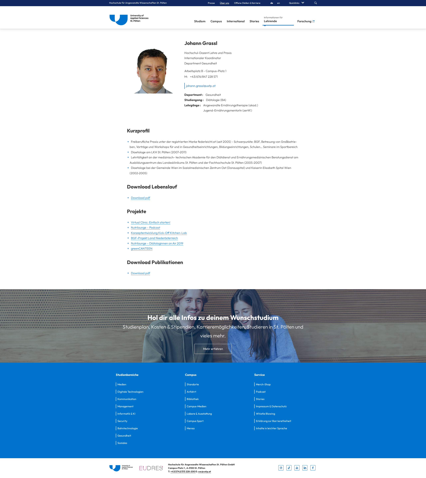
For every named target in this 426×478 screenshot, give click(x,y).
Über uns (224, 2)
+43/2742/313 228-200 (183, 471)
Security (122, 421)
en (278, 2)
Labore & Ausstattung (199, 413)
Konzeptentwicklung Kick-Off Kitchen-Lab (159, 233)
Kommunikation (126, 399)
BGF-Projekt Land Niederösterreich (154, 238)
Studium (200, 21)
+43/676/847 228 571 (204, 76)
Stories (254, 21)
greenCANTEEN (141, 248)
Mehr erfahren (213, 349)
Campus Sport (195, 421)
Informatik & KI (126, 413)
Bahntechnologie (127, 428)
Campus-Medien (196, 406)
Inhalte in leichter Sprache (271, 428)
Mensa (191, 428)
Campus (216, 21)
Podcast (261, 391)
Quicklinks (294, 2)
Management (125, 406)
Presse (211, 2)
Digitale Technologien (130, 391)
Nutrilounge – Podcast (145, 227)
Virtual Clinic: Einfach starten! (150, 222)
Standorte (193, 384)
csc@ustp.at (204, 471)
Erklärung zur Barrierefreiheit (273, 421)
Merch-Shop (263, 384)
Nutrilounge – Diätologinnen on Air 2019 (157, 243)
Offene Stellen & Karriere (247, 2)
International (236, 21)
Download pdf (140, 198)
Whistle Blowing (265, 413)
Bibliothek (193, 399)
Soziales (122, 443)
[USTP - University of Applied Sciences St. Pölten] (130, 17)
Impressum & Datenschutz (271, 406)
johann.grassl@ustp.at (200, 86)
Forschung (304, 21)
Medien (121, 384)
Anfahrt (191, 391)
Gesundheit (124, 435)
